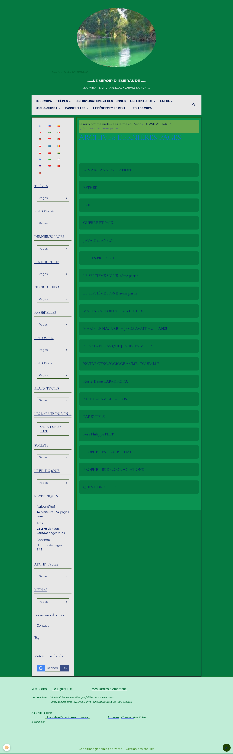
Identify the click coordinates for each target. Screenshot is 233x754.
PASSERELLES (75, 108)
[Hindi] (58, 152)
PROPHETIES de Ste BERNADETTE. (112, 452)
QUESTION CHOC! (99, 487)
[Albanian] (40, 172)
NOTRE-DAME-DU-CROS (105, 399)
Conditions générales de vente (100, 749)
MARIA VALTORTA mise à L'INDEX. (113, 311)
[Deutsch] (40, 139)
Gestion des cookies (140, 749)
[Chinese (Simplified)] (58, 166)
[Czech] (40, 166)
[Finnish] (40, 159)
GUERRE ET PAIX (98, 222)
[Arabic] (49, 132)
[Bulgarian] (49, 159)
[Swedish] (49, 146)
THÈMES (62, 101)
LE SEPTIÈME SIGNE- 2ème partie (110, 275)
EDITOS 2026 (142, 108)
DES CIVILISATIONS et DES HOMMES (101, 101)
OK (64, 668)
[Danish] (58, 159)
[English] (49, 125)
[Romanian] (58, 146)
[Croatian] (49, 166)
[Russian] (40, 146)
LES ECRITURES (141, 101)
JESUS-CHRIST (47, 108)
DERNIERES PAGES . (159, 124)
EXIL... (88, 205)
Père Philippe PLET (98, 434)
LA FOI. (165, 101)
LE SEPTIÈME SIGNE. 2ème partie (110, 293)
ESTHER (90, 187)
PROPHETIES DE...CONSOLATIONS (113, 469)
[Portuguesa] (58, 139)
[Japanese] (40, 132)
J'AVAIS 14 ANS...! (97, 240)
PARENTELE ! (95, 416)
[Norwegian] (49, 152)
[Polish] (40, 152)
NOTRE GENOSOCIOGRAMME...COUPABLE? (122, 363)
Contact (43, 625)
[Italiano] (58, 132)
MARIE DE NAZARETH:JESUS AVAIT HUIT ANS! (125, 328)
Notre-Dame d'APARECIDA (105, 381)
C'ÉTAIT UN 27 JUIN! (50, 429)
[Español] (58, 125)
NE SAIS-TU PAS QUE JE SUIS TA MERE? (117, 346)
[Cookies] (6, 747)
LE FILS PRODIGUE (99, 258)
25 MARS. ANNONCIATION (107, 170)
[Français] (40, 125)
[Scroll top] (227, 748)
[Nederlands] (49, 139)
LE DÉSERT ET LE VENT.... (111, 108)
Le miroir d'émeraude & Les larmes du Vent (110, 124)
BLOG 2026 (44, 101)
